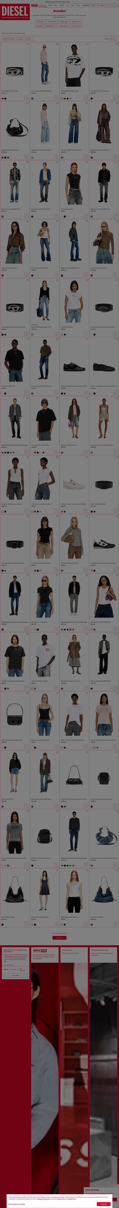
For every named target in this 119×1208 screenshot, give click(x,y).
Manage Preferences (44, 1199)
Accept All (104, 1204)
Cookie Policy (72, 1199)
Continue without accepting (16, 1204)
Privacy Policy (61, 1199)
